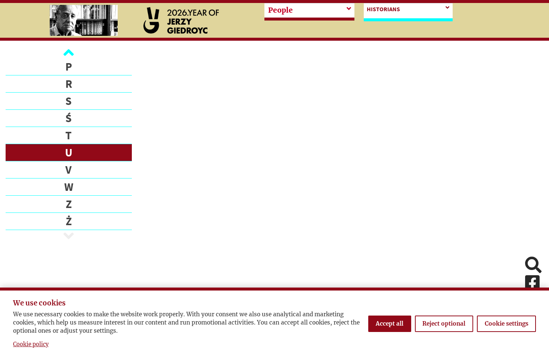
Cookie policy (31, 344)
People (280, 10)
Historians (383, 9)
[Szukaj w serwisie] (533, 265)
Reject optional (443, 323)
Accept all (389, 323)
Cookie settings (506, 323)
